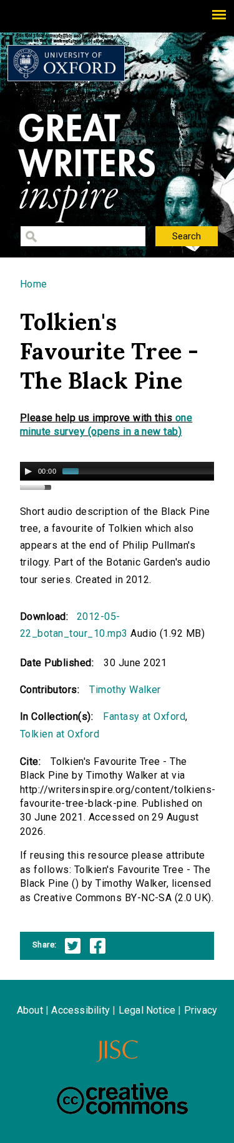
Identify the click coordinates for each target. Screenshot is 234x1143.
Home (33, 284)
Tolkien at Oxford (59, 734)
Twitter (72, 946)
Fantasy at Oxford (144, 716)
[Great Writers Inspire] (66, 63)
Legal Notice (147, 1010)
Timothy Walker (125, 690)
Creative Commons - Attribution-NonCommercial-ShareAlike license (122, 1098)
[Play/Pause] (28, 471)
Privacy (200, 1010)
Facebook (97, 946)
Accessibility (80, 1010)
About (30, 1010)
